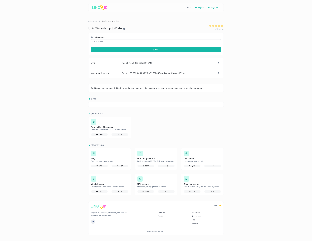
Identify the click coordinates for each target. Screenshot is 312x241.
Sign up (214, 7)
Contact (194, 223)
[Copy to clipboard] (218, 63)
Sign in (201, 7)
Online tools (92, 21)
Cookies (161, 216)
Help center (196, 216)
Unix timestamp (100, 37)
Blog (193, 220)
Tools (188, 7)
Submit (156, 49)
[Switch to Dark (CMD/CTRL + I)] (220, 205)
